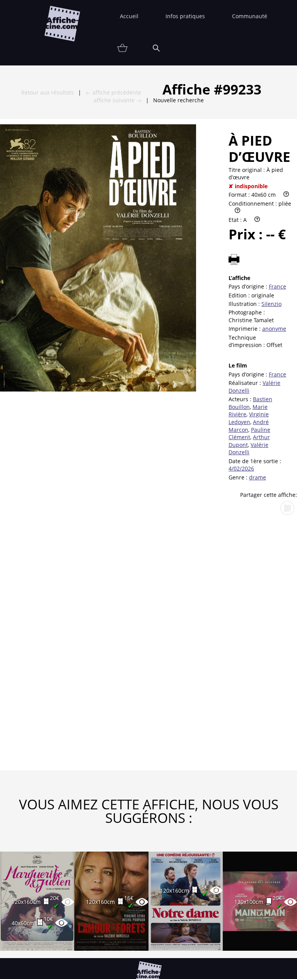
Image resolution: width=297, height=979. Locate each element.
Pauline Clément (249, 433)
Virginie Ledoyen (249, 418)
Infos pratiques (185, 16)
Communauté (249, 16)
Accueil (129, 16)
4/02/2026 (241, 468)
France (277, 286)
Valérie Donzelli (248, 448)
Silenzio (271, 303)
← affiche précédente (113, 92)
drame (257, 477)
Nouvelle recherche (178, 100)
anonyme (274, 328)
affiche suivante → (118, 100)
